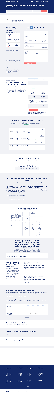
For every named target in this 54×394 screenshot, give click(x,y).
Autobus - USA (19, 380)
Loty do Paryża (29, 373)
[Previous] (15, 166)
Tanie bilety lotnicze (30, 369)
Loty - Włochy (29, 382)
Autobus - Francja (19, 379)
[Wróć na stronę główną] (8, 1)
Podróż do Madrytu (40, 375)
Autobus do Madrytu (20, 372)
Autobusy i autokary (20, 367)
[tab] (27, 29)
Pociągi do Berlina (8, 374)
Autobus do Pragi (19, 376)
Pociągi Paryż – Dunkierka (9, 334)
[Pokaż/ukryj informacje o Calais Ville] (46, 305)
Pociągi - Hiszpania (9, 376)
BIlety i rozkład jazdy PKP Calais (31, 325)
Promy (19, 1)
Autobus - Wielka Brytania (20, 382)
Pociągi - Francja (8, 379)
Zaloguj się (46, 1)
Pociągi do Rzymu (8, 372)
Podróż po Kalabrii (40, 374)
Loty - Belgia (29, 380)
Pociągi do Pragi (8, 375)
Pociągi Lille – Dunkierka (9, 342)
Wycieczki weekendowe (41, 368)
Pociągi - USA (8, 380)
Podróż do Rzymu (40, 376)
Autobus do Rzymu (19, 373)
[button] (25, 11)
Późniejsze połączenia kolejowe (39, 149)
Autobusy (14, 1)
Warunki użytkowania (21, 391)
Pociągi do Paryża (8, 373)
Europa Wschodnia (40, 373)
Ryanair (28, 386)
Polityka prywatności (28, 391)
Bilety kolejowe (8, 368)
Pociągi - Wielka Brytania (9, 382)
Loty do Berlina (29, 374)
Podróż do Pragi (40, 380)
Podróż (39, 367)
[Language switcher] (32, 1)
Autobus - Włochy (19, 381)
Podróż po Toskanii (40, 369)
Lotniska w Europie (30, 368)
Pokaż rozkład (9, 46)
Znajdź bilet (9, 36)
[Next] (46, 27)
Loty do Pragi (29, 375)
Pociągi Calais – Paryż (19, 334)
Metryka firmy (15, 391)
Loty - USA (28, 381)
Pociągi (12, 1)
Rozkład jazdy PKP (9, 369)
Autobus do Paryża (19, 374)
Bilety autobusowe (19, 369)
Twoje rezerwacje (37, 1)
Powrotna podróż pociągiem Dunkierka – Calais (13, 325)
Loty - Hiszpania (29, 376)
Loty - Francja (29, 379)
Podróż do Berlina (40, 379)
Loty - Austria (29, 385)
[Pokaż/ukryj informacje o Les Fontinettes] (46, 313)
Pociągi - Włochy (8, 381)
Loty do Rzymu (29, 372)
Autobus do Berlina (19, 375)
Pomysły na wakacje (40, 372)
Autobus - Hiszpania (20, 368)
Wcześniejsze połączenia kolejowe (15, 149)
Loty (17, 1)
